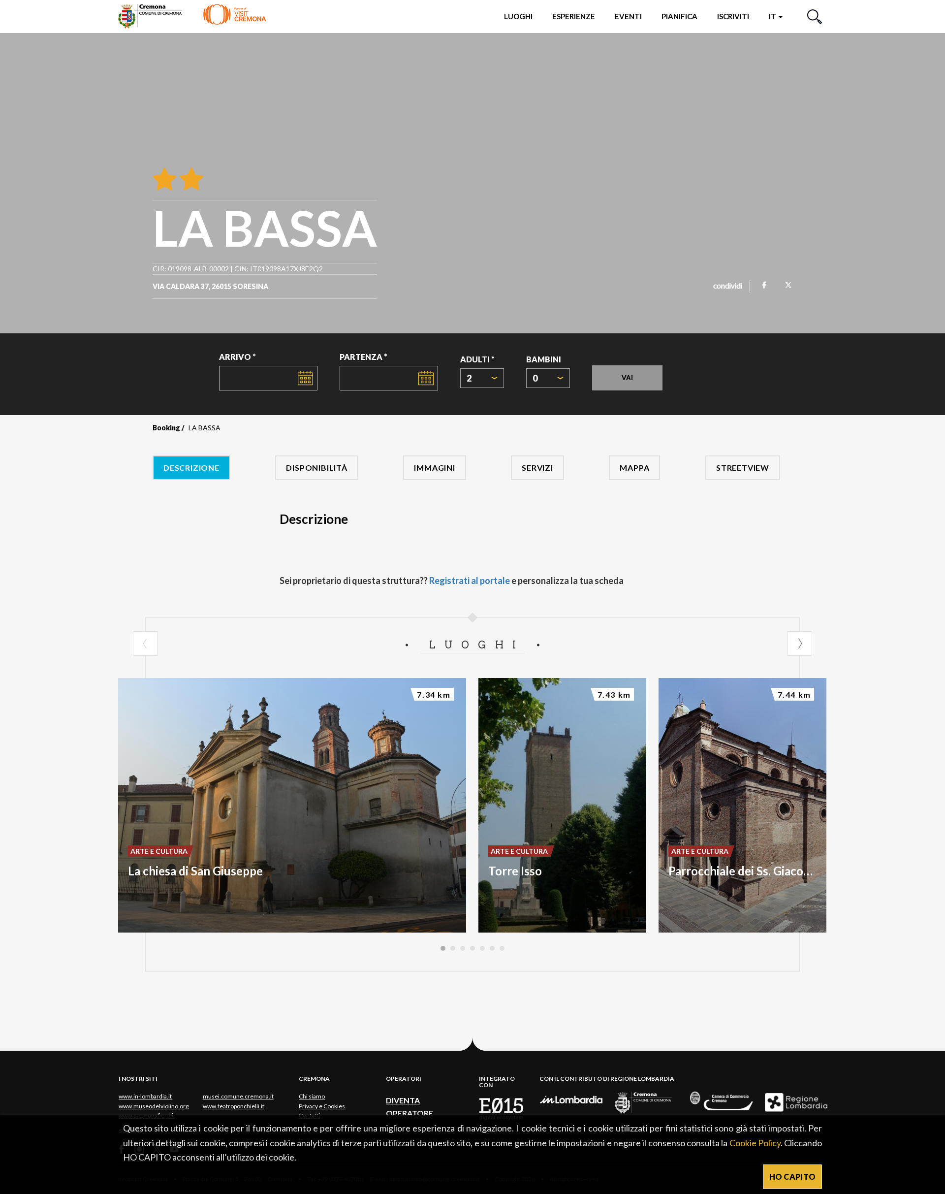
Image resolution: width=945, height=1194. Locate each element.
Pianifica (679, 16)
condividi (727, 286)
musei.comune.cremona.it (238, 1096)
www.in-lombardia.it (145, 1096)
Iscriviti (733, 16)
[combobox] (482, 378)
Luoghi (518, 16)
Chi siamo (312, 1096)
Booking (166, 427)
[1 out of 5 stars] (164, 180)
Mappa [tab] (634, 467)
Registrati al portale (469, 580)
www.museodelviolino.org (154, 1106)
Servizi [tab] (537, 467)
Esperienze (573, 16)
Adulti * (477, 359)
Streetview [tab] (742, 467)
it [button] (773, 16)
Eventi (628, 16)
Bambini (543, 359)
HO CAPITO (792, 1176)
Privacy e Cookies (322, 1106)
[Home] (192, 16)
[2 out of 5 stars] (189, 180)
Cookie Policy (755, 1142)
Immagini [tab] (434, 467)
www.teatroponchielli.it (233, 1106)
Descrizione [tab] (191, 467)
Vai (627, 378)
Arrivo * (237, 356)
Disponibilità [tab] (316, 467)
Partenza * (363, 356)
